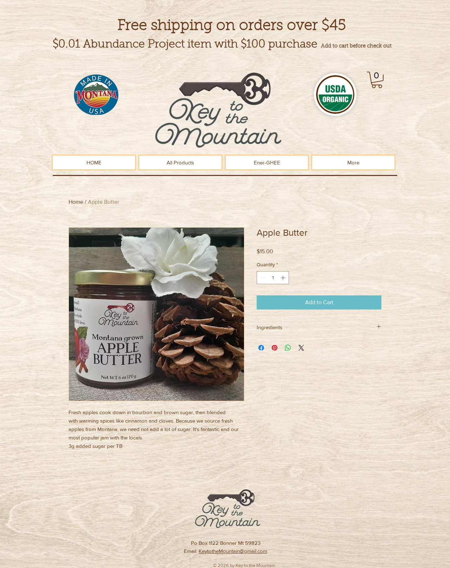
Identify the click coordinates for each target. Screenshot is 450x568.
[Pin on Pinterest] (274, 348)
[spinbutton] (272, 278)
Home (76, 202)
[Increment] (283, 278)
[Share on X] (301, 348)
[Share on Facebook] (261, 348)
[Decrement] (262, 278)
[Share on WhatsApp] (288, 348)
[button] (377, 80)
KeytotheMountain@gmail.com (233, 551)
